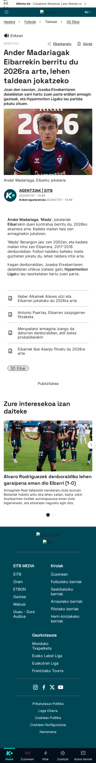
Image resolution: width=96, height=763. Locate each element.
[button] (91, 445)
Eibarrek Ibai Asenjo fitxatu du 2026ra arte (51, 351)
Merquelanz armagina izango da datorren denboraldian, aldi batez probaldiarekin (47, 332)
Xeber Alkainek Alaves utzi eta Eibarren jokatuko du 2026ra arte (47, 298)
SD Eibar (18, 368)
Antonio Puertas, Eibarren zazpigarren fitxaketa (51, 314)
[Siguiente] (85, 4)
